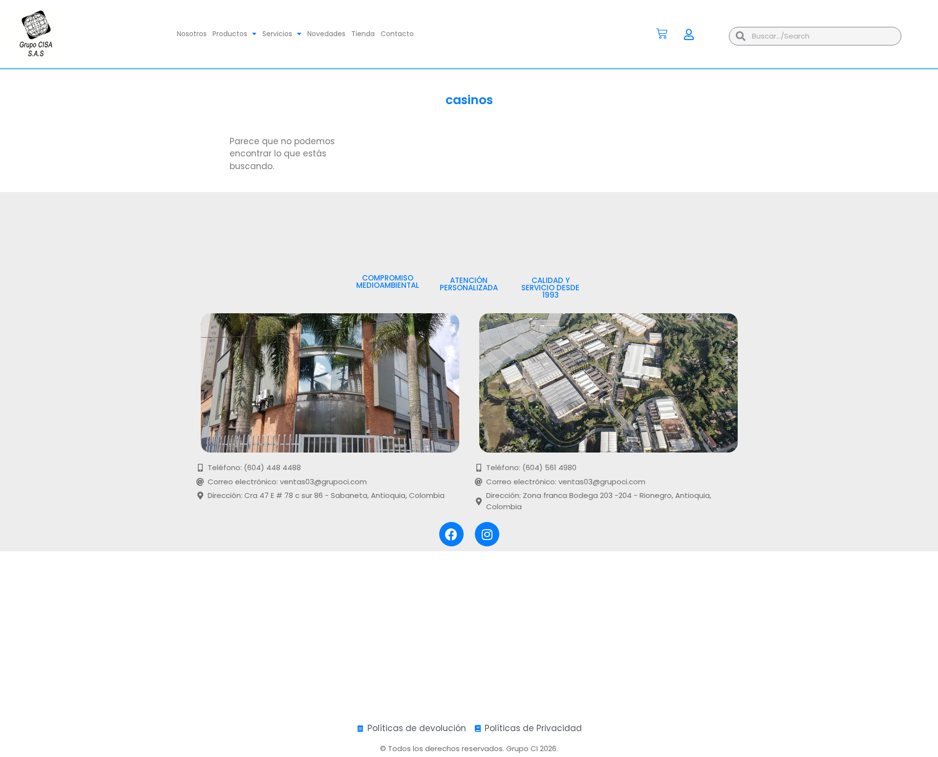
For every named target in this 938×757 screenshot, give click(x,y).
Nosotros (192, 34)
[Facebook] (451, 534)
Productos (230, 34)
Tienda (363, 34)
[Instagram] (487, 534)
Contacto (397, 34)
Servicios (277, 34)
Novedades (326, 34)
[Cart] (661, 33)
